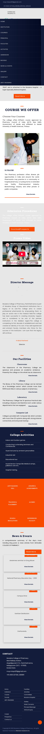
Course (7, 694)
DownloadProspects (20, 229)
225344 (28, 6)
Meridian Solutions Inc (23, 731)
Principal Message (29, 707)
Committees (28, 694)
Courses (4, 33)
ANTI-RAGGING (6, 83)
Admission (5, 55)
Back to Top (40, 722)
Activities (27, 692)
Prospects (11, 12)
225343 (22, 6)
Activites (4, 49)
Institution (5, 27)
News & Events (6, 66)
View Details (30, 194)
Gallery (4, 71)
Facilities (26, 689)
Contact (4, 77)
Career (7, 714)
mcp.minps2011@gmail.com (12, 2)
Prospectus (8, 717)
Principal (4, 38)
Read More (20, 96)
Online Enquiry (28, 710)
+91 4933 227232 (8, 6)
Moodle (4, 60)
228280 (17, 6)
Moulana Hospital (29, 697)
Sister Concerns (29, 704)
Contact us (8, 719)
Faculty (7, 697)
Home (3, 21)
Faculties (4, 44)
